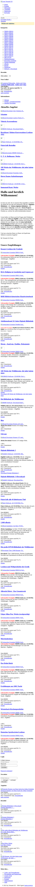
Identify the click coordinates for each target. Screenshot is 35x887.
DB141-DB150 (8, 54)
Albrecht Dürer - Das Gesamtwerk (13, 591)
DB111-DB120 (8, 49)
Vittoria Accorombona (9, 121)
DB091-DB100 (8, 46)
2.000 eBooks (5, 522)
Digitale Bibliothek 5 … (7, 807)
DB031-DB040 (8, 36)
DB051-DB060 (8, 39)
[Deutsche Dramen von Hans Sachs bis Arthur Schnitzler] (17, 789)
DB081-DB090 (8, 44)
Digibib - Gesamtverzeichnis (12, 101)
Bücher (6, 65)
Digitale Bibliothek (9, 62)
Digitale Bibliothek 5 (8, 450)
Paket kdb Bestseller (8, 145)
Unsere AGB (8, 876)
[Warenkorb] (5, 14)
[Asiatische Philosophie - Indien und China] (13, 83)
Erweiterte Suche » (6, 19)
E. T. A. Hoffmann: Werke (10, 156)
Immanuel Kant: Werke (9, 187)
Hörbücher (7, 67)
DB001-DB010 (8, 31)
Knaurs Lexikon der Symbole (12, 249)
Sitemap (6, 100)
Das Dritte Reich (7, 663)
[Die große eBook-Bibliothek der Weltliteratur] (14, 830)
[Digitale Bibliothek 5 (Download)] (11, 806)
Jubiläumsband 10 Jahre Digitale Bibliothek (17, 321)
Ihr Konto (7, 12)
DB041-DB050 (8, 38)
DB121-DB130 (8, 51)
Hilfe (5, 882)
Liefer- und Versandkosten (11, 872)
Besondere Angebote (10, 60)
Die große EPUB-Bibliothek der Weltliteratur (17, 547)
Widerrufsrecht (8, 880)
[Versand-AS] (6, 1)
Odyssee (4, 434)
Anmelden (7, 9)
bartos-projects (28, 885)
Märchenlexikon (7, 639)
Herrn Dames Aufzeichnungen (12, 176)
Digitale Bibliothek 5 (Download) (13, 477)
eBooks (6, 64)
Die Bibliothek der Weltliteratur (12, 399)
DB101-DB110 (8, 47)
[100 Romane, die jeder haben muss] (11, 856)
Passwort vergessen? (6, 771)
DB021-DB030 (8, 34)
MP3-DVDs (7, 57)
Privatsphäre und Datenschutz (12, 874)
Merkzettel (7, 8)
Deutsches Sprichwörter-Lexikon (13, 732)
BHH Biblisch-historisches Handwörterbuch (17, 296)
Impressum (7, 11)
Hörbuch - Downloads (10, 69)
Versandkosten (7, 91)
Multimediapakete (9, 59)
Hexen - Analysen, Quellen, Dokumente (15, 344)
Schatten (4, 114)
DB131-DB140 (8, 52)
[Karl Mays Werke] (6, 843)
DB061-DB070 (8, 41)
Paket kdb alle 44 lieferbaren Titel (13, 499)
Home (6, 4)
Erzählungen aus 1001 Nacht (11, 686)
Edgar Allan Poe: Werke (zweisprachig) (15, 614)
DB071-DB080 (8, 43)
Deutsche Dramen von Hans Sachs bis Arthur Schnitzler (16, 790)
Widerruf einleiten (7, 23)
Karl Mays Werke (6, 845)
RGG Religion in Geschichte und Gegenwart (17, 272)
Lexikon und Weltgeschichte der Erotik (15, 567)
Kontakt (6, 6)
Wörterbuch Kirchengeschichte (12, 709)
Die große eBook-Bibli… (8, 832)
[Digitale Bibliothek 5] (7, 817)
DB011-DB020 (8, 33)
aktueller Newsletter (10, 103)
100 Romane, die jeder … (8, 858)
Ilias (2, 420)
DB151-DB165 (8, 56)
